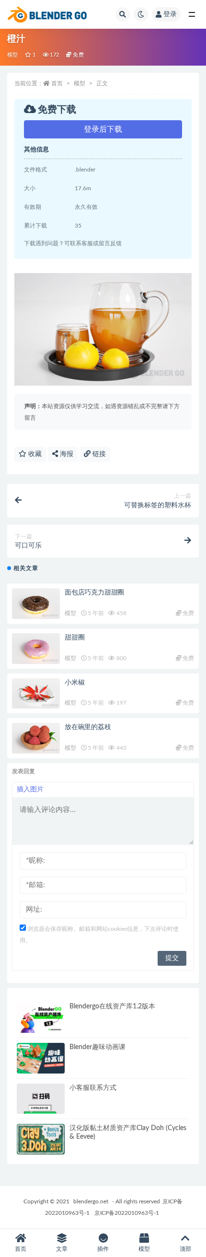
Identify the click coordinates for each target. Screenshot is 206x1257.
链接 (98, 454)
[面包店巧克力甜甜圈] (36, 603)
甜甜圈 (74, 637)
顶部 (185, 1249)
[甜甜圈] (36, 648)
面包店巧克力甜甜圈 (94, 592)
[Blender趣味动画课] (41, 1058)
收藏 (34, 454)
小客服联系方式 (92, 1088)
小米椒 (74, 682)
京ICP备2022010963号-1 (126, 1213)
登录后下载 (103, 129)
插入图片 (30, 789)
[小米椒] (36, 693)
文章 (62, 1249)
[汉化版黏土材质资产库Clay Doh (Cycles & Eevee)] (41, 1139)
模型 (12, 54)
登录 (170, 14)
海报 (65, 454)
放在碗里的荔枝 (88, 727)
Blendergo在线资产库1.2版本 (112, 1006)
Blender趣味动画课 (97, 1047)
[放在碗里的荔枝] (36, 738)
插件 (103, 1249)
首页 (57, 83)
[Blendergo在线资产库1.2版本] (41, 1017)
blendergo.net (90, 1201)
